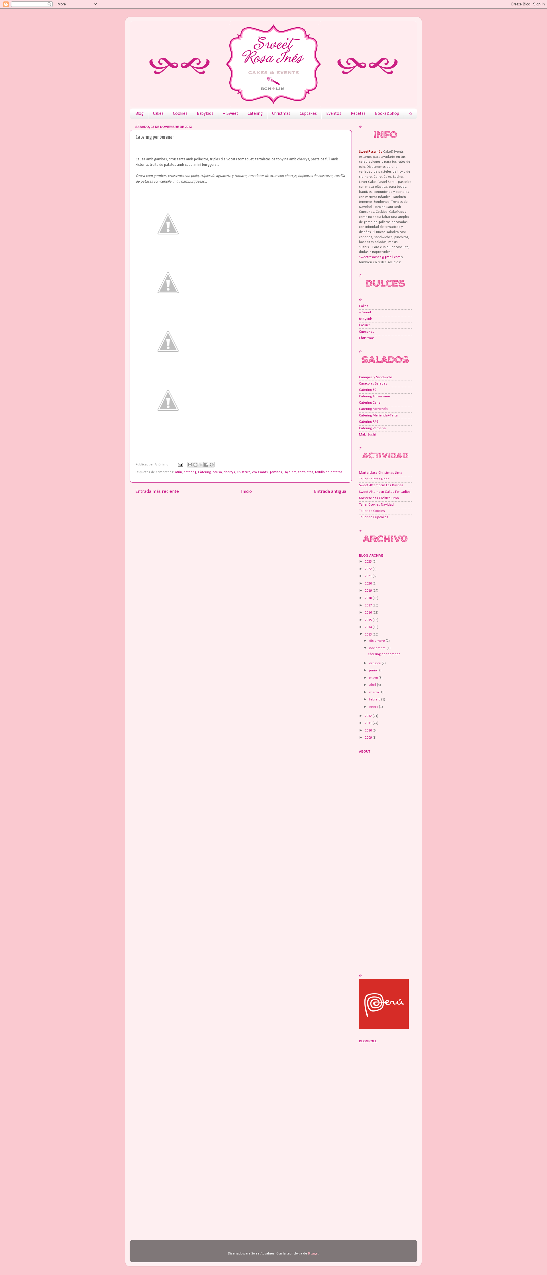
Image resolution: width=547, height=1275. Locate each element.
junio (373, 670)
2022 (369, 569)
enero (374, 707)
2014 (369, 627)
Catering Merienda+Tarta (378, 415)
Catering (255, 113)
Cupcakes (308, 113)
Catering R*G (369, 422)
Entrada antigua (330, 491)
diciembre (377, 641)
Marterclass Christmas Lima (380, 473)
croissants (260, 472)
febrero (375, 699)
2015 (369, 620)
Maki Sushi (367, 434)
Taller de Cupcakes (373, 517)
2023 (369, 561)
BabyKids (205, 113)
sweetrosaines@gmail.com (380, 257)
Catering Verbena (372, 428)
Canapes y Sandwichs (376, 377)
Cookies (180, 113)
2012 (369, 716)
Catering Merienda (373, 409)
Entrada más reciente (157, 491)
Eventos (333, 113)
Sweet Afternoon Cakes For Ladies (385, 492)
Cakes (158, 113)
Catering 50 (367, 390)
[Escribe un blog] (195, 464)
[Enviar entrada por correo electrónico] (180, 464)
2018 (369, 598)
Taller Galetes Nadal (374, 479)
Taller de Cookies (372, 511)
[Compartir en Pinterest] (212, 464)
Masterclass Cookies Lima (379, 498)
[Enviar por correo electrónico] (190, 464)
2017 (369, 605)
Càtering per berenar (384, 654)
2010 (369, 730)
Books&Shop (387, 113)
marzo (374, 692)
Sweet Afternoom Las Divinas (381, 485)
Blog (139, 113)
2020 (369, 583)
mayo (374, 678)
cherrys (229, 472)
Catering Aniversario (374, 396)
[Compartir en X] (201, 464)
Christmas (281, 113)
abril (373, 685)
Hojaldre (290, 472)
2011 (369, 723)
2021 (369, 576)
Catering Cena (370, 402)
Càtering (204, 472)
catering (190, 472)
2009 (369, 737)
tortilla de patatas (328, 472)
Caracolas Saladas (373, 383)
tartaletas (305, 472)
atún (178, 472)
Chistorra (243, 472)
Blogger (313, 1253)
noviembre (378, 648)
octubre (375, 663)
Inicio (246, 491)
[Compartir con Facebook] (206, 464)
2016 (369, 612)
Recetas (358, 113)
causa (217, 472)
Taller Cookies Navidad (376, 504)
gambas (276, 472)
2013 (369, 634)
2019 (369, 590)
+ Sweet (230, 113)
